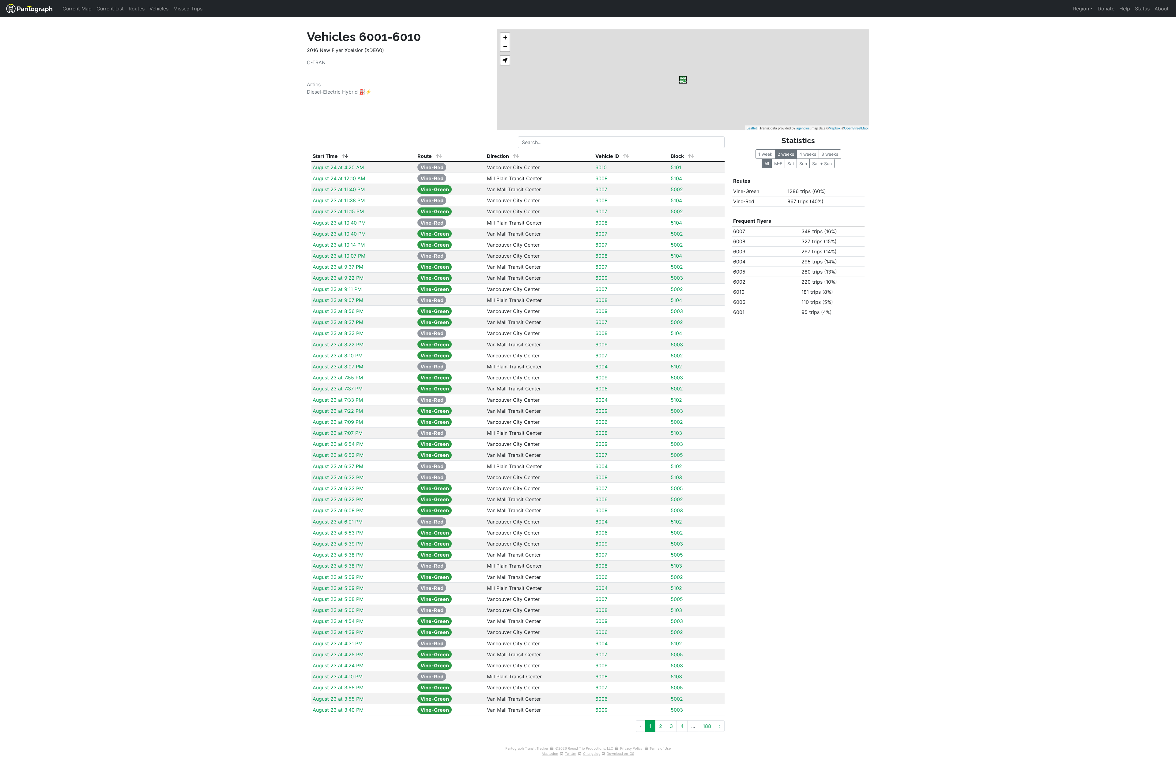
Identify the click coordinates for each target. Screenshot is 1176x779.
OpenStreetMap (856, 127)
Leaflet (752, 127)
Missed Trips (187, 9)
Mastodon (550, 753)
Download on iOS (620, 753)
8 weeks (829, 154)
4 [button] (682, 726)
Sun (803, 163)
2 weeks (786, 154)
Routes (137, 9)
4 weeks (807, 154)
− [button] (505, 46)
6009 (601, 278)
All (766, 163)
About (1162, 9)
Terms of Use (660, 748)
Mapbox (835, 127)
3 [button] (671, 726)
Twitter (570, 753)
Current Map (77, 9)
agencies (803, 127)
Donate (1106, 9)
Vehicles (158, 9)
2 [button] (660, 726)
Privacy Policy (631, 748)
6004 (601, 366)
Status (1142, 9)
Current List (110, 9)
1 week (765, 154)
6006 (601, 389)
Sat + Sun (822, 163)
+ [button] (505, 37)
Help (1124, 9)
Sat (790, 163)
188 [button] (707, 726)
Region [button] (1081, 9)
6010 (601, 167)
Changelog (592, 753)
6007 (601, 189)
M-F (778, 163)
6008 (601, 178)
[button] (505, 60)
